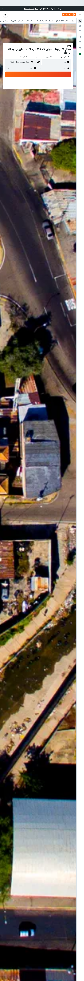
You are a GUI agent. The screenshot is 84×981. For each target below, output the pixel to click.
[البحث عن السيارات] (80, 30)
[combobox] (35, 57)
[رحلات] (80, 48)
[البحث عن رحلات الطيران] (80, 21)
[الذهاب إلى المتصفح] (80, 37)
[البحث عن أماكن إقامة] (80, 26)
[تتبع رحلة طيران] (80, 41)
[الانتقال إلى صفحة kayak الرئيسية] (69, 14)
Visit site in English (31, 9)
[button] (2, 8)
